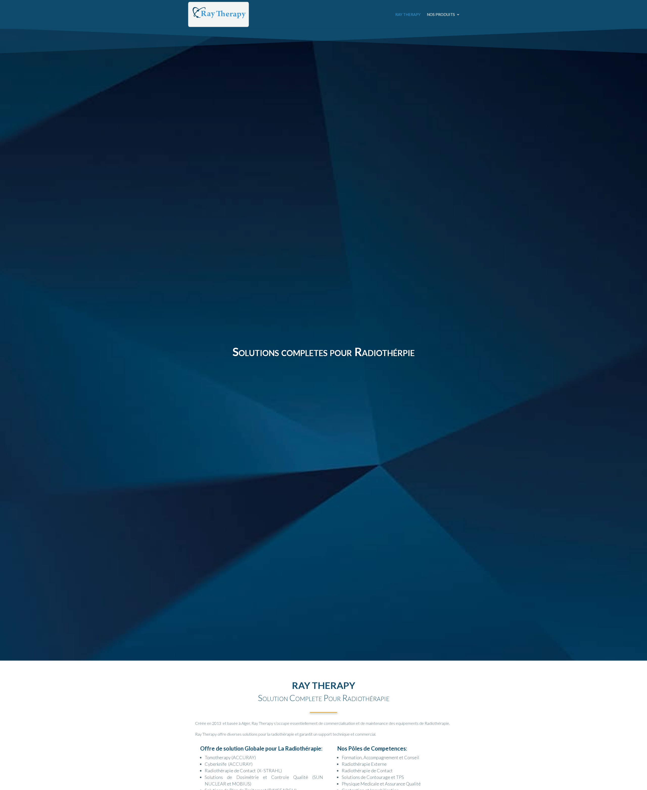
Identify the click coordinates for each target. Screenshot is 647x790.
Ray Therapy (408, 15)
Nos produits (441, 15)
